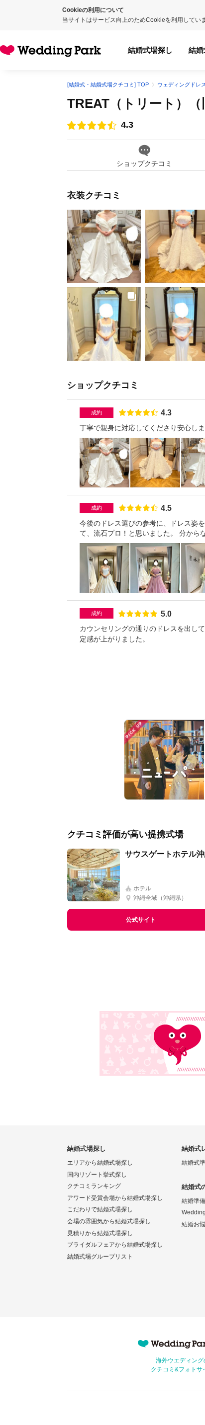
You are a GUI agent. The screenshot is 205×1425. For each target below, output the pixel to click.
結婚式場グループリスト (100, 1256)
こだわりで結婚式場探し (100, 1209)
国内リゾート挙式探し (97, 1174)
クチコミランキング (94, 1186)
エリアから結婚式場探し (100, 1162)
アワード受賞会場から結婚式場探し (115, 1197)
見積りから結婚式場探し (100, 1233)
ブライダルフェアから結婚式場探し (115, 1244)
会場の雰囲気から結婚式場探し (109, 1221)
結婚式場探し (150, 50)
